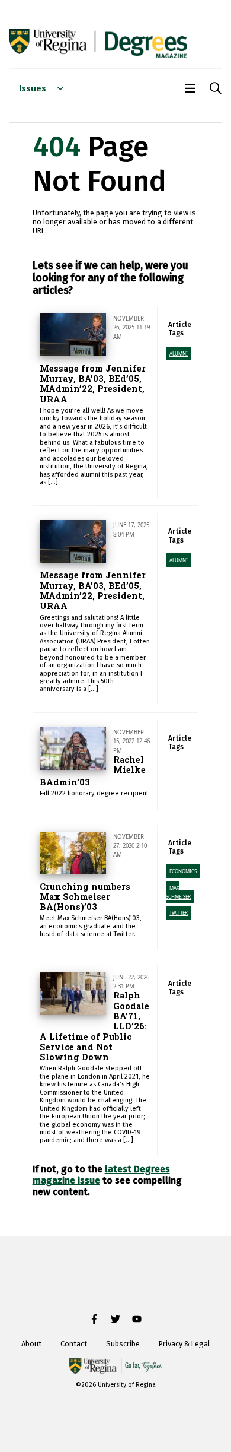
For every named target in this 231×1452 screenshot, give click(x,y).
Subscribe (123, 1343)
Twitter (178, 912)
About (31, 1343)
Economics (183, 871)
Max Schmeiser (178, 892)
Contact (73, 1343)
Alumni (178, 353)
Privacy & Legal (184, 1343)
